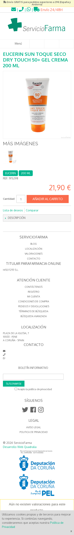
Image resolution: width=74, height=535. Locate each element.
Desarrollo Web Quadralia (20, 447)
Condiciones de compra (33, 301)
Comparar (32, 210)
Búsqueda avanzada (34, 316)
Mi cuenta (33, 296)
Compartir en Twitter (54, 210)
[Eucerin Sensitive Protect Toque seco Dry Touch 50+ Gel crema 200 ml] (10, 156)
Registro (33, 291)
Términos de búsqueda (33, 311)
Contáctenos (33, 286)
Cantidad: (9, 198)
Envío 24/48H (51, 9)
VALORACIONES (33, 253)
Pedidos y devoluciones (33, 306)
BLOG (33, 243)
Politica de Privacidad (34, 432)
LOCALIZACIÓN (33, 248)
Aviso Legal (33, 427)
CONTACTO (33, 258)
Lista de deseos (13, 210)
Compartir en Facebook (46, 210)
